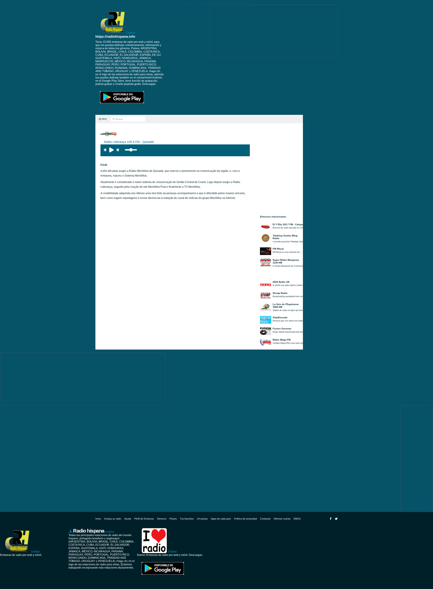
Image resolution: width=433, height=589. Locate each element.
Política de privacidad (245, 518)
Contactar (265, 518)
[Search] (113, 119)
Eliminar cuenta (282, 518)
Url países (202, 518)
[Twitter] (336, 518)
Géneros (161, 518)
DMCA (297, 518)
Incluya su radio (112, 518)
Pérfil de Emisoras (144, 518)
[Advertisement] (273, 31)
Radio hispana (93, 531)
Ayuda (127, 518)
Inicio (98, 518)
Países (173, 518)
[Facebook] (330, 518)
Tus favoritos (187, 518)
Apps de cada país (221, 518)
